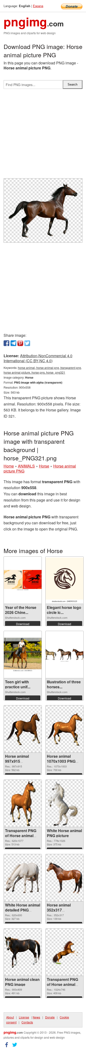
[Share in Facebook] (6, 343)
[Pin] (20, 343)
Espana (38, 6)
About (10, 1017)
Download (22, 624)
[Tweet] (27, 343)
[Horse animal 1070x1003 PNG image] (64, 729)
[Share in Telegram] (13, 343)
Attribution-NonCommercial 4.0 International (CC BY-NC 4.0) (38, 358)
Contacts (27, 1022)
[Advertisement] (43, 135)
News (36, 1017)
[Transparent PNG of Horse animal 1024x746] (64, 952)
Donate (50, 1017)
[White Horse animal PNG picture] (64, 803)
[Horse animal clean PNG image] (22, 952)
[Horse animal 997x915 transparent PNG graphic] (22, 729)
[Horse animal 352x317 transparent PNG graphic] (64, 878)
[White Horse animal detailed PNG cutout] (22, 878)
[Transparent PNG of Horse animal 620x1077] (23, 803)
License (24, 1017)
